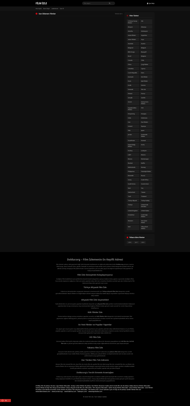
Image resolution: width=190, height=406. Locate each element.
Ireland (130, 126)
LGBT (129, 155)
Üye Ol (62, 8)
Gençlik (130, 98)
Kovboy (130, 150)
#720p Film (49, 388)
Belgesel (130, 48)
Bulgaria (143, 56)
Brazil (129, 56)
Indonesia (144, 118)
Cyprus (143, 68)
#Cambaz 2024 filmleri (43, 389)
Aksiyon (130, 27)
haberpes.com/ (82, 391)
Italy (129, 130)
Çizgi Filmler (144, 64)
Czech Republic (132, 73)
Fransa (143, 93)
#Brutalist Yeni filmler (88, 389)
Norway (143, 167)
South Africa (144, 180)
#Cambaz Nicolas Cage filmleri (54, 386)
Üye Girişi (151, 3)
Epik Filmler (144, 81)
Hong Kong (131, 114)
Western (130, 221)
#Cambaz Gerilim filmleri (128, 389)
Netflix (143, 163)
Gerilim (143, 98)
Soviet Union (145, 184)
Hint (142, 108)
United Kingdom (133, 211)
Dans (142, 73)
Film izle (41, 3)
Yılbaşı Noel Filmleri (144, 227)
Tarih (129, 196)
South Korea (131, 184)
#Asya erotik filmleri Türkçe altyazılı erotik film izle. (69, 388)
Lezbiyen (144, 150)
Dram (129, 81)
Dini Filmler (144, 77)
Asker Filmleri (132, 39)
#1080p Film (40, 386)
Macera (143, 155)
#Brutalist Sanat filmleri (130, 388)
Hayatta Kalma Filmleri (132, 108)
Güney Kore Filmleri (144, 103)
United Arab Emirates (144, 205)
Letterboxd (55, 8)
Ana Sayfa (39, 8)
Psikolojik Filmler (146, 171)
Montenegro (145, 159)
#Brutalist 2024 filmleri (145, 388)
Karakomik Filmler (144, 135)
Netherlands (131, 167)
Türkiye (130, 205)
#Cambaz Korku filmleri (58, 389)
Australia (130, 43)
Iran (129, 122)
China (129, 64)
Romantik (130, 175)
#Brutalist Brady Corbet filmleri (74, 386)
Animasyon (144, 31)
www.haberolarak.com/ (43, 391)
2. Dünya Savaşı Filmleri (132, 22)
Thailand (143, 196)
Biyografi (143, 52)
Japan (142, 130)
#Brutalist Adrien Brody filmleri (111, 388)
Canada (130, 60)
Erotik (129, 85)
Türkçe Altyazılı (132, 200)
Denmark (130, 77)
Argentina (144, 35)
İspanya (143, 126)
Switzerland (131, 192)
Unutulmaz (131, 215)
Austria (143, 43)
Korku (143, 145)
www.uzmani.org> (57, 391)
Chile (142, 60)
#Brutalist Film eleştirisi (93, 388)
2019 (142, 242)
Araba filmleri (132, 35)
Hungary (143, 114)
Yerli (129, 227)
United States (145, 211)
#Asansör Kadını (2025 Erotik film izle (111, 386)
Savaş (129, 180)
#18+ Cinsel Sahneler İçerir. (104, 389)
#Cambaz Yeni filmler (92, 386)
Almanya (143, 27)
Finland (130, 93)
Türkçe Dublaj (145, 200)
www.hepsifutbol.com (95, 391)
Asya (142, 39)
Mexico (130, 159)
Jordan (130, 134)
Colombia (130, 68)
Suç (142, 188)
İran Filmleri (144, 122)
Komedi (143, 140)
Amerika (130, 31)
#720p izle (116, 389)
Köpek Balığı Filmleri (131, 145)
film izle (138, 389)
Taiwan (143, 192)
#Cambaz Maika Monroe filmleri (133, 386)
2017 (136, 242)
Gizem (130, 102)
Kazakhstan (131, 140)
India (129, 118)
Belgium (143, 48)
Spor (129, 188)
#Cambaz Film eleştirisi (73, 389)
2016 (129, 242)
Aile (142, 21)
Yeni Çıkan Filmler (144, 221)
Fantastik (130, 89)
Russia (143, 175)
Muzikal (130, 163)
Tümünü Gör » (119, 14)
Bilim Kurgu (131, 52)
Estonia (143, 85)
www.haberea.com (70, 391)
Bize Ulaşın (46, 8)
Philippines (131, 171)
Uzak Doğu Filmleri (144, 215)
